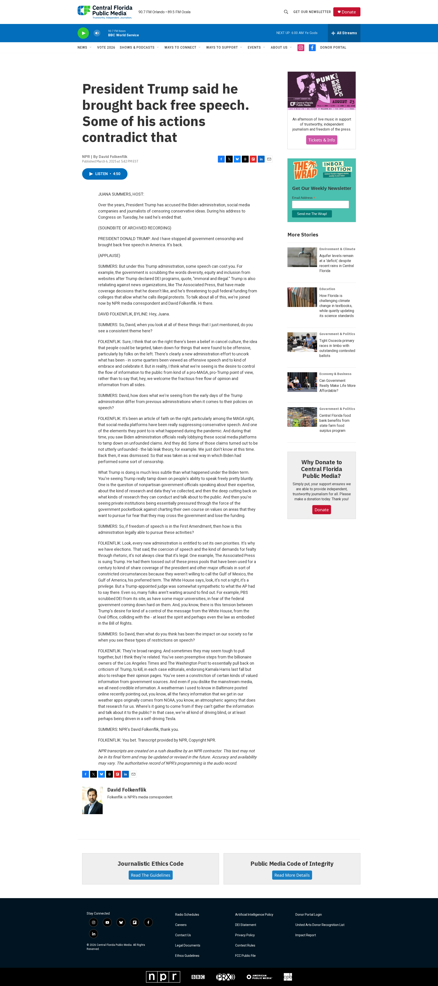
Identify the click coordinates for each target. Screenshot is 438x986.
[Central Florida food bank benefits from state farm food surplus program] (302, 417)
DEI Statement (245, 925)
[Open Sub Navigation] (91, 47)
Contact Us (183, 935)
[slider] (104, 33)
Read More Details (292, 875)
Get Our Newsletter (312, 12)
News (82, 47)
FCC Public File (245, 955)
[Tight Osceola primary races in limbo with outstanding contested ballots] (302, 342)
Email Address (303, 198)
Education (327, 289)
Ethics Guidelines (187, 955)
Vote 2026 (106, 47)
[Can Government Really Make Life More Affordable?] (302, 382)
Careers (181, 925)
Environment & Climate (337, 249)
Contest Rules (245, 945)
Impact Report (305, 935)
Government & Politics (337, 334)
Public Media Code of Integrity (292, 863)
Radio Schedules (187, 914)
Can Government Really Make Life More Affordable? (337, 385)
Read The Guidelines (150, 875)
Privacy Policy (245, 935)
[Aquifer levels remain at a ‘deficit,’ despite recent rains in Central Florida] (302, 257)
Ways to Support (222, 47)
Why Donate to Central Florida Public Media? (321, 469)
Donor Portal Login (308, 914)
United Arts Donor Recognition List (319, 925)
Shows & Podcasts (137, 47)
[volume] (97, 33)
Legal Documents (187, 945)
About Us (279, 47)
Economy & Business (335, 374)
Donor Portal (333, 47)
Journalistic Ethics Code (150, 863)
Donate (349, 12)
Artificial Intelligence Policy (254, 914)
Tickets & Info (321, 140)
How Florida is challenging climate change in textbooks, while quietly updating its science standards (336, 306)
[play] (83, 33)
